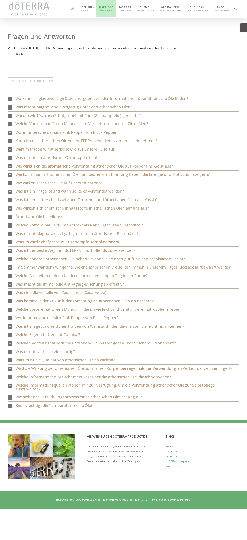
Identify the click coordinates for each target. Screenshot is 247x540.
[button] (235, 8)
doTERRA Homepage (177, 461)
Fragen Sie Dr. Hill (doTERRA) (30, 81)
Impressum (172, 456)
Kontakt (170, 446)
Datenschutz (172, 451)
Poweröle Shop (174, 466)
